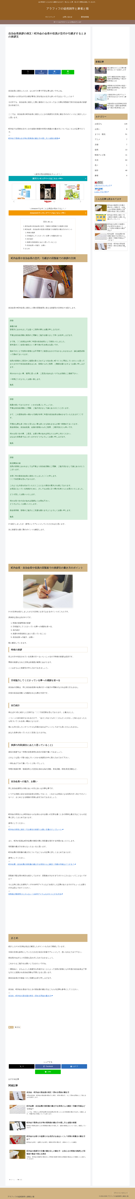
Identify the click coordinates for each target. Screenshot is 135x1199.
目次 (45, 222)
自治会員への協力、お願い (36, 245)
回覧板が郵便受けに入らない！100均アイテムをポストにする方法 (34, 894)
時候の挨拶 (31, 232)
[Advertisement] (47, 53)
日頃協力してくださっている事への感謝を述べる (44, 236)
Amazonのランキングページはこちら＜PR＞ (48, 213)
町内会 (18, 1027)
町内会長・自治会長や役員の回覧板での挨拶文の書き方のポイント (48, 229)
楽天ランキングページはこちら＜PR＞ (48, 178)
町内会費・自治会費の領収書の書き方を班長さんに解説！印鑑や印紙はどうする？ (41, 864)
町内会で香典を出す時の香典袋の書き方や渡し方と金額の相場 (33, 138)
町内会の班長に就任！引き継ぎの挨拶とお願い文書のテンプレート (35, 829)
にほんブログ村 (100, 192)
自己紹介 (30, 239)
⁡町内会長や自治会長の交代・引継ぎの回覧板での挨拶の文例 (46, 226)
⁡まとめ (27, 248)
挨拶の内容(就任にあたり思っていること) (41, 242)
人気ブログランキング (102, 185)
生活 (12, 1027)
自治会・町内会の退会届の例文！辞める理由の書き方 (29, 996)
